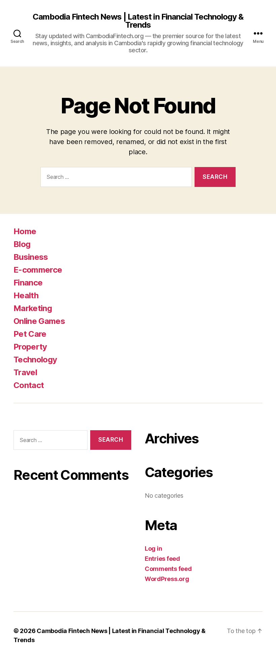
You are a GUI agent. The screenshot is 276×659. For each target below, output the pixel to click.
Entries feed (162, 558)
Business (30, 257)
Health (25, 295)
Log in (153, 548)
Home (24, 231)
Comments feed (168, 568)
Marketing (32, 308)
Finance (27, 282)
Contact (28, 385)
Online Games (39, 321)
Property (30, 347)
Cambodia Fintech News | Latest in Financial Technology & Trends (138, 21)
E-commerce (37, 270)
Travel (25, 372)
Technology (35, 359)
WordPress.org (167, 578)
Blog (21, 244)
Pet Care (29, 334)
